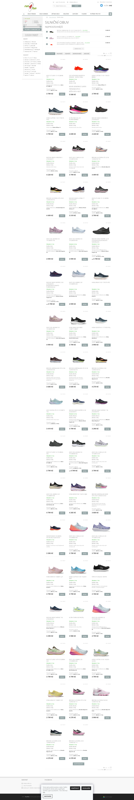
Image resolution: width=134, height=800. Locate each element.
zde (44, 792)
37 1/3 (33, 61)
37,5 (27, 61)
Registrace (109, 2)
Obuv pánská (32, 14)
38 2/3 (33, 63)
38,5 (27, 63)
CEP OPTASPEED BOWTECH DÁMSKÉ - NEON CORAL (73, 43)
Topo (35, 51)
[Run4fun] (30, 7)
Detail (62, 94)
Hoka (32, 45)
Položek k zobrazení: (32, 29)
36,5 (26, 59)
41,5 (34, 71)
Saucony (28, 51)
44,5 (26, 75)
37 (38, 59)
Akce (26, 21)
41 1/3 (27, 71)
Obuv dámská (43, 14)
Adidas (27, 41)
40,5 (32, 67)
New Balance (29, 49)
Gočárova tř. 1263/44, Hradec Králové (32, 788)
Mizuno (34, 47)
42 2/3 (38, 73)
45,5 (32, 75)
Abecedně (86, 53)
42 (26, 73)
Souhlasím (86, 788)
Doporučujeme (50, 53)
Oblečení (66, 14)
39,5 (34, 65)
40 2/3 (27, 69)
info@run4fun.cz (27, 783)
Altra (34, 41)
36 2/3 (32, 59)
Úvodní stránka (24, 13)
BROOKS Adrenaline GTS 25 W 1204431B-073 (72, 30)
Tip (25, 22)
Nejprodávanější (77, 53)
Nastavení (47, 796)
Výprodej (36, 22)
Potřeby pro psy (95, 14)
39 (39, 63)
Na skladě (27, 18)
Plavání (84, 14)
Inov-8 (27, 47)
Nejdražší (67, 53)
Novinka (36, 21)
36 (35, 57)
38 (39, 61)
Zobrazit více (78, 48)
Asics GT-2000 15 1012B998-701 (68, 36)
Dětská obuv (56, 14)
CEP (26, 45)
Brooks (34, 43)
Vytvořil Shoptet (108, 797)
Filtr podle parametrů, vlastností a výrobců (31, 35)
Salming (37, 49)
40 (26, 67)
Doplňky (75, 14)
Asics (27, 43)
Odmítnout (75, 788)
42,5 (32, 73)
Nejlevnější (59, 53)
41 (33, 69)
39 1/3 (27, 65)
